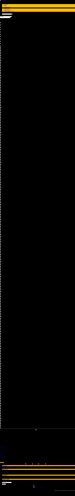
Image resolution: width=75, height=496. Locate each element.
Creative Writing (6, 471)
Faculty (5, 5)
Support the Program (7, 7)
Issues (3, 2)
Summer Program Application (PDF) (9, 11)
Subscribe (3, 484)
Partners (5, 6)
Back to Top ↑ (2, 462)
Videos (5, 476)
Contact (3, 12)
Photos (5, 477)
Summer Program (6, 8)
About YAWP (6, 4)
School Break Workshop (7, 9)
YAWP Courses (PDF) (7, 10)
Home (3, 1)
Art (4, 473)
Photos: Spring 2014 (2, 447)
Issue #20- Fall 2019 (6, 467)
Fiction (5, 472)
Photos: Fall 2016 (2, 453)
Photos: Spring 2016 (2, 450)
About (3, 3)
